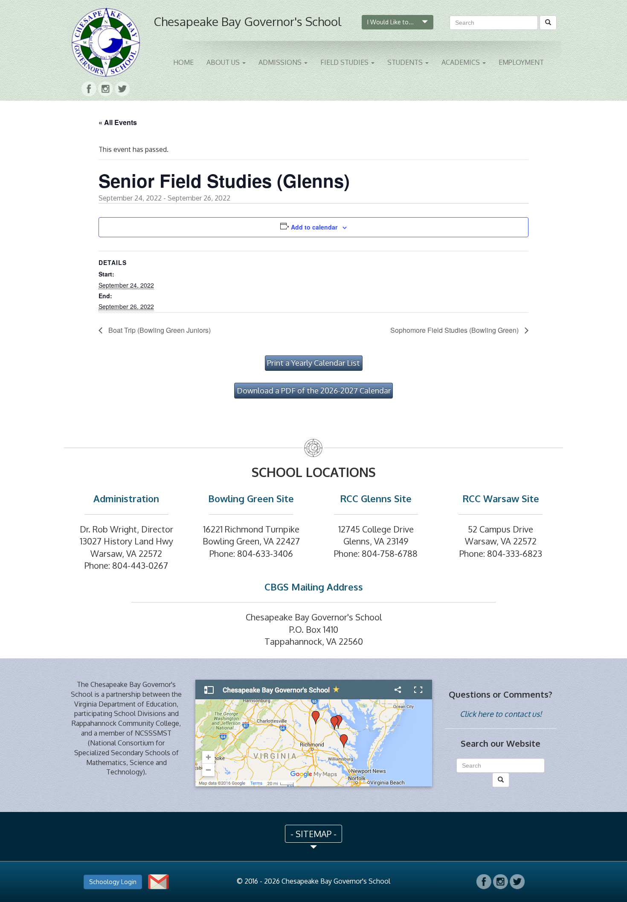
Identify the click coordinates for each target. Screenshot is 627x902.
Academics (461, 62)
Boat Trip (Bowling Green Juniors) (159, 330)
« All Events (118, 122)
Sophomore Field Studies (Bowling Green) (455, 330)
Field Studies (345, 62)
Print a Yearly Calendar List (313, 362)
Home (183, 62)
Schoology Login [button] (112, 881)
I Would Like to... (391, 22)
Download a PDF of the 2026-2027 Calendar (314, 390)
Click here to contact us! (501, 714)
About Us (223, 62)
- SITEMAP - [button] (313, 833)
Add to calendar (314, 227)
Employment (521, 62)
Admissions (280, 62)
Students (405, 62)
